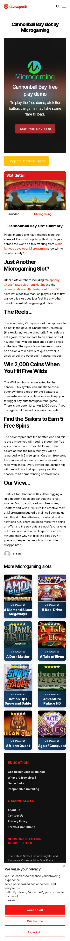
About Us (14, 810)
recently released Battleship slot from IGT (32, 289)
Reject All (35, 932)
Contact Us (16, 815)
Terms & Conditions (21, 827)
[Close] (65, 867)
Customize (35, 921)
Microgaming (43, 214)
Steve (17, 553)
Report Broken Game (28, 161)
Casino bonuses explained (26, 771)
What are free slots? (22, 777)
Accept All (35, 909)
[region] (35, 902)
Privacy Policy (17, 821)
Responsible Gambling (23, 789)
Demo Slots (16, 783)
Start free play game (36, 128)
